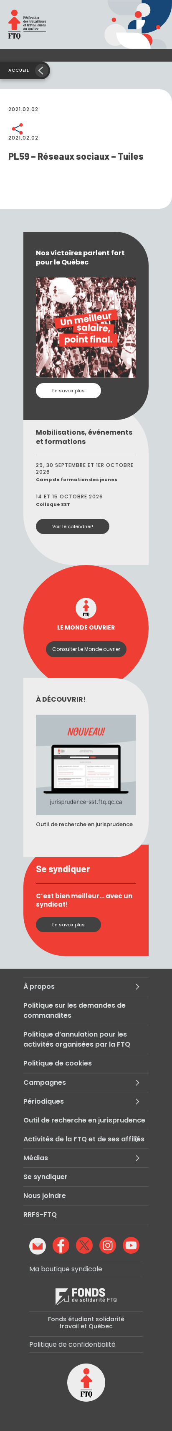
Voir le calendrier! (72, 526)
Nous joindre (44, 1195)
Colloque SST (53, 504)
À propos (39, 986)
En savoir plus (68, 390)
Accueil (18, 70)
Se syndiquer (45, 1177)
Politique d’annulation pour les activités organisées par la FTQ (76, 1039)
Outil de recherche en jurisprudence (84, 1120)
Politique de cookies (57, 1063)
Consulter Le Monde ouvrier (86, 649)
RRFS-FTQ (40, 1214)
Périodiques (43, 1101)
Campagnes (44, 1082)
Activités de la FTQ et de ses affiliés (83, 1139)
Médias (35, 1158)
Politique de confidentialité (72, 1344)
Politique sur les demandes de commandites (74, 1010)
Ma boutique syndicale (65, 1269)
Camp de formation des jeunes (76, 479)
